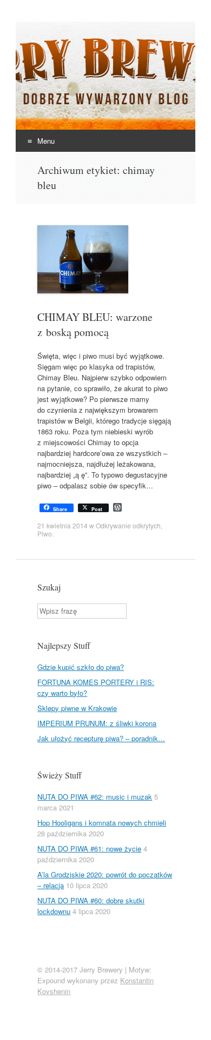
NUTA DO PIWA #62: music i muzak (94, 796)
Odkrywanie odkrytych (128, 525)
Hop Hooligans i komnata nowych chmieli (101, 822)
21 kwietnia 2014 (62, 525)
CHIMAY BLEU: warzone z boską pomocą (95, 324)
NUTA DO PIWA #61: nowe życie (89, 848)
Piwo (44, 533)
